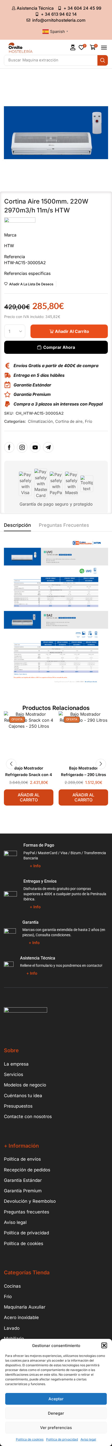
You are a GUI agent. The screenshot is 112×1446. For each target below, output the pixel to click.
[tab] (17, 526)
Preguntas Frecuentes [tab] (64, 525)
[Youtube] (35, 447)
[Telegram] (48, 447)
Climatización (40, 421)
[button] (104, 1345)
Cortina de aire (69, 421)
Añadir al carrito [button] (29, 797)
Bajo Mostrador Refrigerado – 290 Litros (83, 771)
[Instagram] (22, 447)
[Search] (102, 60)
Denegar (56, 1413)
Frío (88, 421)
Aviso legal (88, 1439)
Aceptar (56, 1398)
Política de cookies (29, 1439)
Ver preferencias (56, 1427)
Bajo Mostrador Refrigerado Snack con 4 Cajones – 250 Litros (28, 774)
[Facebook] (9, 447)
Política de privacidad (62, 1439)
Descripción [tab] (17, 525)
